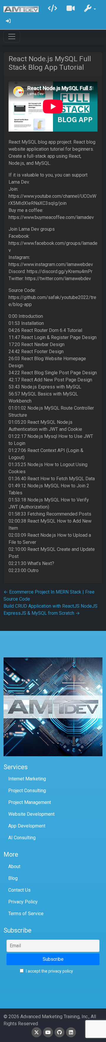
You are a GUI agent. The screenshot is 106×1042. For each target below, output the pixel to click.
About (14, 866)
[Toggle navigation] (12, 36)
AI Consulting (22, 837)
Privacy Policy (23, 902)
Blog (13, 878)
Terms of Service (26, 913)
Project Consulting (27, 790)
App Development (26, 826)
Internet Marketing (27, 779)
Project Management (29, 802)
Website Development (31, 814)
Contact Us (19, 890)
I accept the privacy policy (49, 971)
